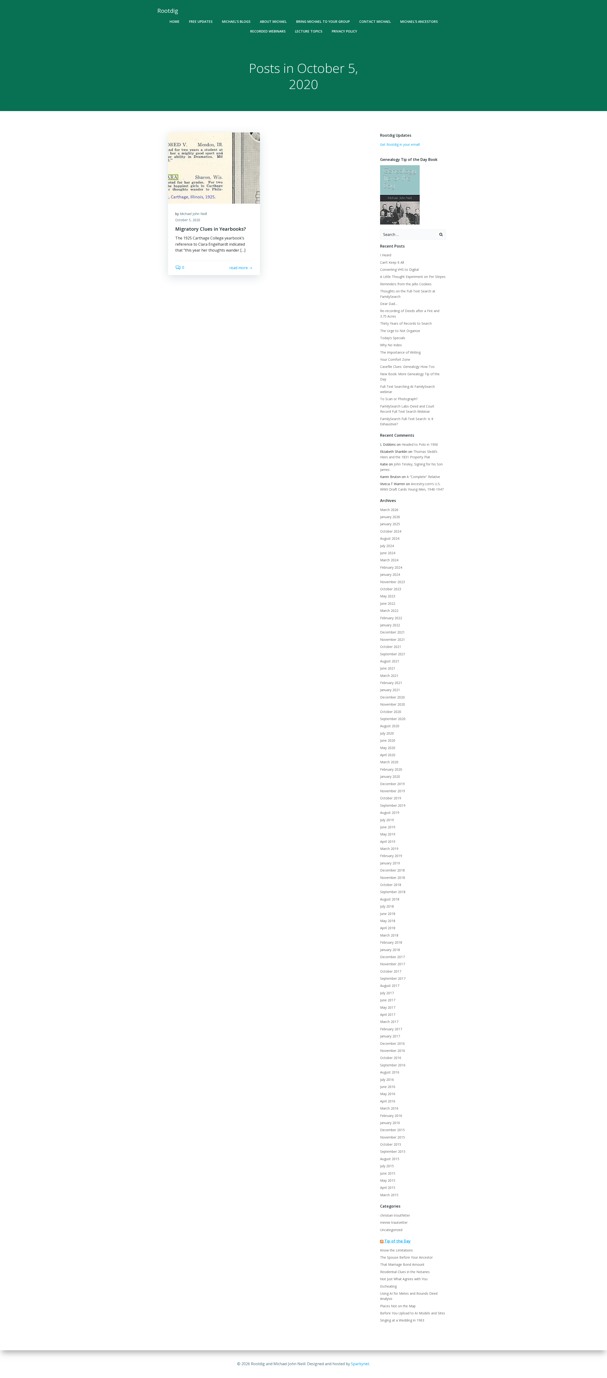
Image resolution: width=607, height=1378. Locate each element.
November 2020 (392, 704)
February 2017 (391, 1029)
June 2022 (387, 603)
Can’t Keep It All (392, 262)
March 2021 (389, 675)
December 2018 (392, 870)
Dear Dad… (389, 303)
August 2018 (389, 899)
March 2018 (389, 935)
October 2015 (390, 1144)
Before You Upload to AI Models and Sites (412, 1313)
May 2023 (387, 596)
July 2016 (387, 1079)
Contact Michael (375, 21)
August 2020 (389, 726)
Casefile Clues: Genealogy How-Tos (407, 366)
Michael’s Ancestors (419, 21)
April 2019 (387, 841)
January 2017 (390, 1036)
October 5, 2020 (187, 220)
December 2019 (392, 784)
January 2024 (390, 574)
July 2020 (387, 733)
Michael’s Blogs (236, 21)
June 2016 (387, 1086)
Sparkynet (360, 1363)
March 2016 (389, 1108)
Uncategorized (391, 1230)
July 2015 (387, 1166)
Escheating (388, 1286)
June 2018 (387, 913)
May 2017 (387, 1007)
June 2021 (387, 668)
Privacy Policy (344, 31)
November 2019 (392, 791)
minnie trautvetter (394, 1222)
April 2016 (387, 1101)
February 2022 (391, 618)
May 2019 (387, 834)
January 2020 (390, 776)
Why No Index (391, 345)
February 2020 (391, 769)
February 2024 (391, 567)
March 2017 (389, 1021)
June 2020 (387, 740)
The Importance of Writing (400, 352)
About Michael (273, 21)
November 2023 (392, 582)
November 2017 (392, 964)
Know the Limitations (396, 1250)
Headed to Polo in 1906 (420, 444)
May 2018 (387, 921)
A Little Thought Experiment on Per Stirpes (413, 276)
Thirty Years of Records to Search (406, 323)
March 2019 (389, 848)
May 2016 (387, 1094)
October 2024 (390, 531)
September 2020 (392, 719)
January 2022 (390, 625)
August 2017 (389, 985)
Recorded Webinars (267, 31)
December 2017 (392, 957)
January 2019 (390, 863)
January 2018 (390, 949)
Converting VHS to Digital (399, 269)
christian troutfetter (395, 1215)
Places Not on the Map (398, 1306)
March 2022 (389, 610)
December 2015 (392, 1130)
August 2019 (389, 812)
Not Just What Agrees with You (404, 1279)
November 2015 (392, 1137)
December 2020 (392, 697)
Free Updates (200, 21)
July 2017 (387, 993)
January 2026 (390, 517)
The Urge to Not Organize (400, 330)
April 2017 (387, 1014)
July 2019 (387, 820)
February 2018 (391, 942)
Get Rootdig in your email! (400, 144)
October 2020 (390, 711)
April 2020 (387, 755)
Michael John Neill (193, 213)
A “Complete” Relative (423, 476)
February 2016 (391, 1115)
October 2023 (390, 589)
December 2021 (392, 632)
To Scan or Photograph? (399, 399)
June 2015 (387, 1173)
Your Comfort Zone (395, 359)
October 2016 (390, 1057)
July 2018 (387, 906)
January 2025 (390, 524)
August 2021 (389, 661)
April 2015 (387, 1187)
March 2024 (389, 560)
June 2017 (387, 1000)
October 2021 (390, 646)
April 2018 (387, 928)
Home (174, 21)
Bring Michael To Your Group (323, 21)
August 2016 (389, 1072)
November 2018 (392, 877)
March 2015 (389, 1195)
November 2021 (392, 639)
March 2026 (389, 509)
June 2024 (387, 553)
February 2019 (391, 855)
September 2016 (392, 1065)
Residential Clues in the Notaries (405, 1272)
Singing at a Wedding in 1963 (402, 1320)
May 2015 (387, 1180)
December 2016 (392, 1043)
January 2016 (390, 1122)
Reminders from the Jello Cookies (406, 284)
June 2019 (387, 827)
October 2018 (390, 884)
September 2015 (392, 1151)
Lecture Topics (308, 31)
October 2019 (390, 798)
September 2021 (392, 654)
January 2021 (390, 690)
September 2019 (392, 805)
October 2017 (390, 971)
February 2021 (391, 682)
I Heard (385, 255)
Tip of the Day (397, 1241)
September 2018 (392, 892)
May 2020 (387, 747)
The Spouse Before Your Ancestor (406, 1257)
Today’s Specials (392, 338)
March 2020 (389, 762)
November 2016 (392, 1050)
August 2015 (389, 1159)
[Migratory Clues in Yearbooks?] (214, 167)
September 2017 (392, 978)
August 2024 (389, 538)
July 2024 (387, 546)
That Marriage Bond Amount (402, 1264)
